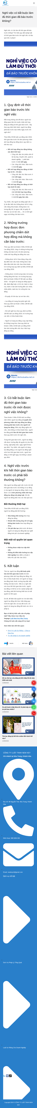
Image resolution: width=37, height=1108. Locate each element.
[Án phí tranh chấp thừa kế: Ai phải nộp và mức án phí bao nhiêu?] (18, 696)
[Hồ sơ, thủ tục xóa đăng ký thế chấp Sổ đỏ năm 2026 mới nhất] (18, 666)
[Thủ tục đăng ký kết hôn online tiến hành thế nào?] (18, 725)
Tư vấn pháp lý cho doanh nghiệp (19, 636)
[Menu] (34, 3)
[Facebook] (7, 1076)
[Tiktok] (10, 1076)
